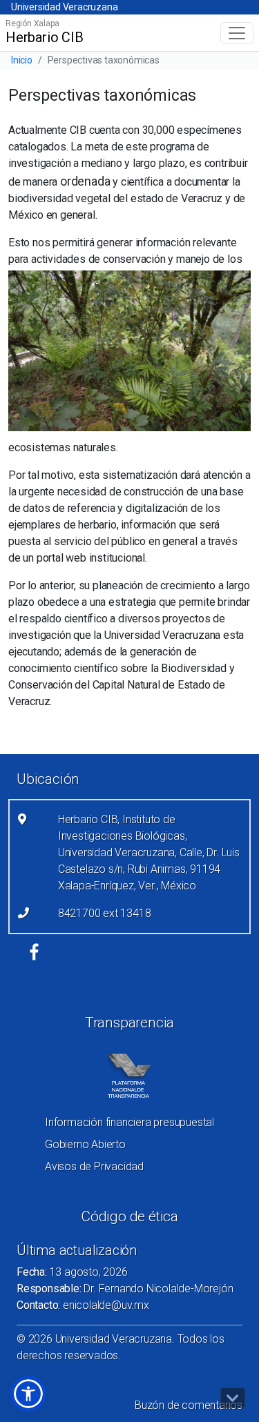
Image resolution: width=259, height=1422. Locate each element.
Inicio (21, 60)
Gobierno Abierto (85, 1144)
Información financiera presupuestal (129, 1122)
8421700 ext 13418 (104, 913)
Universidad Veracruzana (64, 6)
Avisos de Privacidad (94, 1166)
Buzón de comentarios (188, 1405)
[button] (28, 1393)
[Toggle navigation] (236, 33)
